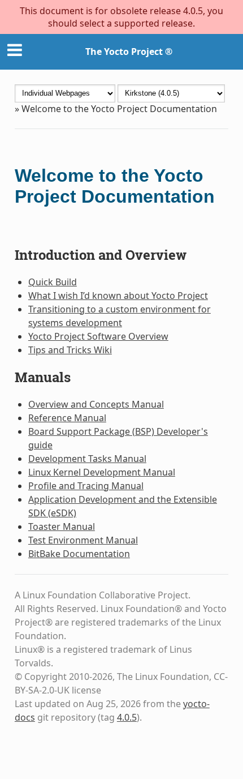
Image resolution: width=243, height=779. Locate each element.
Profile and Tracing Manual (86, 486)
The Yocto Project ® (128, 51)
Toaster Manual (61, 526)
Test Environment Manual (83, 540)
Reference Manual (67, 418)
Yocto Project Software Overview (98, 336)
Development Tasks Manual (87, 458)
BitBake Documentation (79, 553)
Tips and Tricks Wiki (70, 350)
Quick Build (52, 282)
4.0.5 (127, 717)
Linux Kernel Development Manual (101, 472)
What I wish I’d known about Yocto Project (118, 295)
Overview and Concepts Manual (96, 404)
